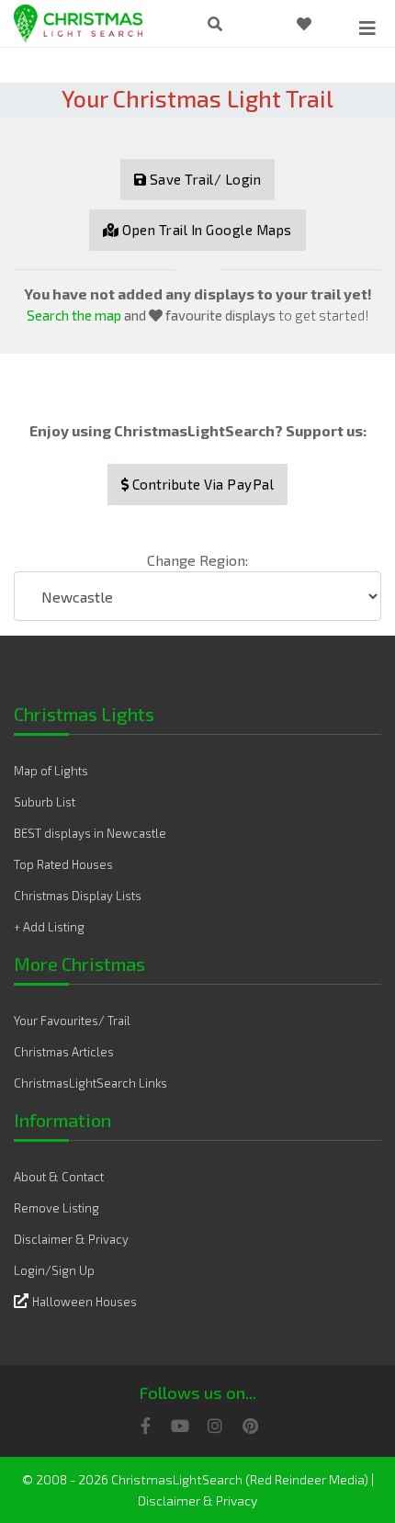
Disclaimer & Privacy (71, 1239)
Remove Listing (56, 1208)
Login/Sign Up (54, 1270)
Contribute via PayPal (201, 484)
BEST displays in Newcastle (90, 833)
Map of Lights (51, 770)
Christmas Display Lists (77, 895)
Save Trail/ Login (203, 179)
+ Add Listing (49, 926)
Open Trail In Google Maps (205, 229)
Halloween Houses (84, 1301)
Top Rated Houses (63, 864)
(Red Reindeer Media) (306, 1479)
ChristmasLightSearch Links (90, 1083)
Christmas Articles (64, 1051)
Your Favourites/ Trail (72, 1020)
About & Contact (59, 1176)
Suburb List (44, 802)
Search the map (74, 315)
